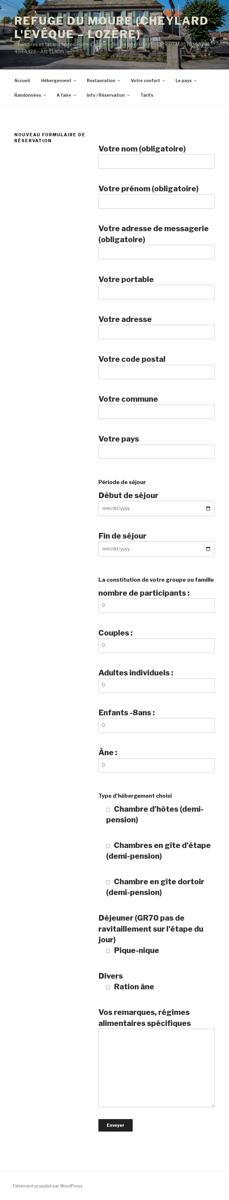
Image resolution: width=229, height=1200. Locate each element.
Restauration (101, 80)
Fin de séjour (122, 535)
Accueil (22, 80)
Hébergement (56, 80)
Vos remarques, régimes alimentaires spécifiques (144, 1017)
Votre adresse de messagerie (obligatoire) (153, 234)
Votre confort (145, 80)
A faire (64, 95)
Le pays (184, 80)
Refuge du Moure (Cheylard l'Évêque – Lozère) (111, 27)
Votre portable (126, 279)
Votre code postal (131, 359)
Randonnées (27, 95)
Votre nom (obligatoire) (142, 148)
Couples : (115, 632)
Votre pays (118, 438)
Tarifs (146, 95)
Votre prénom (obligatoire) (148, 188)
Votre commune (128, 398)
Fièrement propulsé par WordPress (48, 1185)
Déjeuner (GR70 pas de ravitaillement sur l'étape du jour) (150, 934)
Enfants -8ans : (126, 712)
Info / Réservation (106, 95)
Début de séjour (128, 495)
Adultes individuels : (135, 672)
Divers (126, 981)
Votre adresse (125, 319)
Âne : (107, 752)
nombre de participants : (144, 592)
